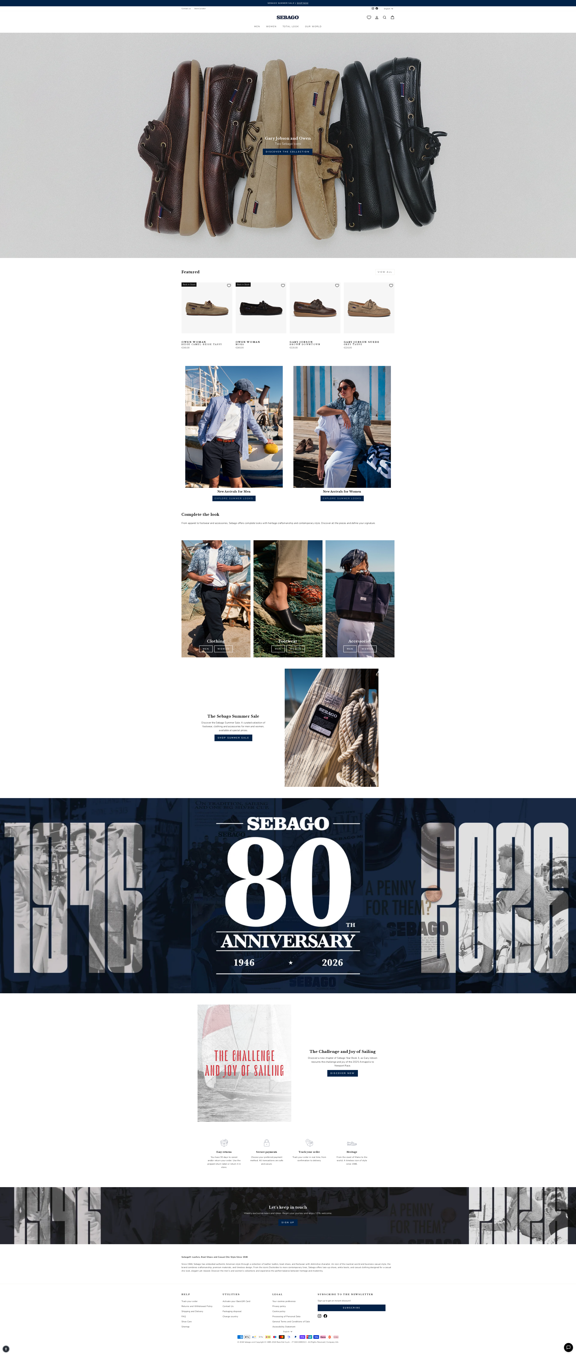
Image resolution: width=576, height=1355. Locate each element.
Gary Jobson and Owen (288, 138)
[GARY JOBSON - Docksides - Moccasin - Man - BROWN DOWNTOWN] (292, 338)
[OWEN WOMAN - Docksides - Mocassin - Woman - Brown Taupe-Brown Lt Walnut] (188, 338)
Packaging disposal (232, 1311)
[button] (6, 1349)
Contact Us (228, 1306)
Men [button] (257, 26)
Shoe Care (187, 1321)
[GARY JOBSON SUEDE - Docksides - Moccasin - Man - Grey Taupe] (346, 338)
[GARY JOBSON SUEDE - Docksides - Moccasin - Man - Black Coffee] (350, 338)
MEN (206, 648)
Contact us (186, 8)
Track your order (190, 1301)
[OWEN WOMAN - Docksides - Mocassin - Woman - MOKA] (193, 338)
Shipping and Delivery (192, 1311)
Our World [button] (313, 26)
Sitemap (186, 1326)
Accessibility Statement (284, 1326)
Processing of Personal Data (286, 1316)
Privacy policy (279, 1306)
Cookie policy (278, 1311)
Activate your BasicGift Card (236, 1301)
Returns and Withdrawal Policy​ (197, 1306)
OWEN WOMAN (202, 343)
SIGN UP (288, 1222)
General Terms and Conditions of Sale (291, 1321)
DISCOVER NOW (342, 1073)
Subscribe (351, 1307)
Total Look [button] (291, 26)
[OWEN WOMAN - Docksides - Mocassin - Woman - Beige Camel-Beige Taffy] (183, 338)
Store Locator (200, 8)
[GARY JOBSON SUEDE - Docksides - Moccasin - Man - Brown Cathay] (355, 338)
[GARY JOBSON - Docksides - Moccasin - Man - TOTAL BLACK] (296, 338)
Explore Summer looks (234, 498)
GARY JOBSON (305, 343)
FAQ (184, 1316)
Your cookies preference (284, 1301)
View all (385, 272)
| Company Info (332, 1342)
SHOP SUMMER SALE (233, 737)
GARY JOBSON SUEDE (362, 343)
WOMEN (295, 648)
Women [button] (271, 26)
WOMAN (224, 648)
